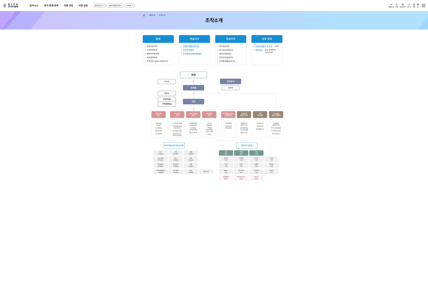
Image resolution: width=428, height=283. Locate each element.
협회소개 (152, 15)
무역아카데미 (188, 50)
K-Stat (129, 5)
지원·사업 (68, 5)
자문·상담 (83, 5)
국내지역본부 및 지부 (263, 46)
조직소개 (162, 15)
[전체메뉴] (423, 5)
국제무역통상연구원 (115, 5)
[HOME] (145, 15)
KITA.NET (10, 5)
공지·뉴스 (34, 5)
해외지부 (259, 50)
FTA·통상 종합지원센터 (192, 54)
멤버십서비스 (99, 5)
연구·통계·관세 (51, 5)
